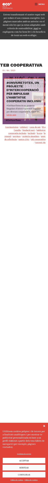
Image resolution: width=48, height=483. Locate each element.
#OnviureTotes (11, 127)
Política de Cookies (31, 480)
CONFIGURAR (24, 474)
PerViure (16, 136)
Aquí (35, 28)
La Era (39, 133)
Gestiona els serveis (24, 454)
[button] (44, 426)
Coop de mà (35, 127)
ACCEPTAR (24, 460)
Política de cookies (16, 480)
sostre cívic (23, 139)
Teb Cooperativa (38, 139)
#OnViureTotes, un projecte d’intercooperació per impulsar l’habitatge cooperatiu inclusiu (24, 92)
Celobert (24, 127)
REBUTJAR (24, 467)
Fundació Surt (28, 130)
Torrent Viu (40, 142)
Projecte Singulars (30, 136)
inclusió (31, 133)
